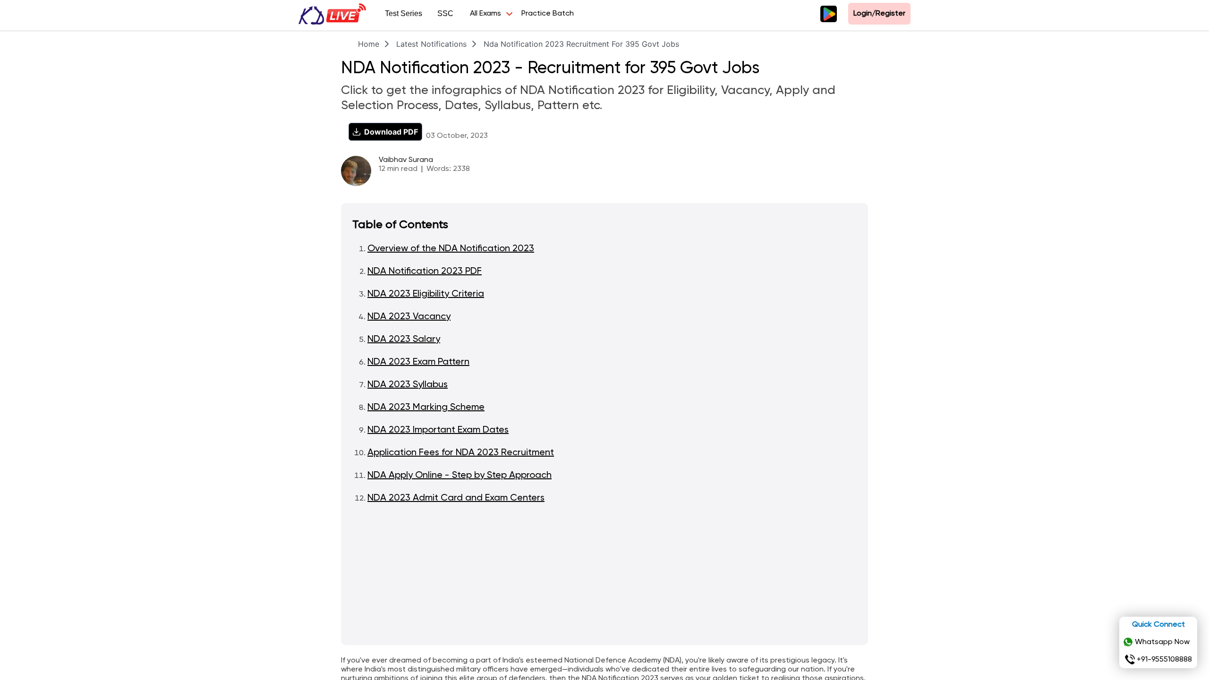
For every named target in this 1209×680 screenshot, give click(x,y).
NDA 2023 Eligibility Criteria (425, 294)
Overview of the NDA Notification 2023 (450, 249)
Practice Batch (547, 13)
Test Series (403, 13)
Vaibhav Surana (406, 160)
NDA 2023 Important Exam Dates (438, 430)
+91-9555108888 (1164, 659)
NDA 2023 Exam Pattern (418, 362)
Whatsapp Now (1162, 642)
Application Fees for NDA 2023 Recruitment (460, 453)
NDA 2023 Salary (403, 339)
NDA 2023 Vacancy (409, 317)
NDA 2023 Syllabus (407, 385)
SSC (445, 13)
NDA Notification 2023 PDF (424, 271)
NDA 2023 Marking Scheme (426, 407)
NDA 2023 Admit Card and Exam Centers (456, 498)
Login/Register (879, 13)
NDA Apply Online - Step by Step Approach (459, 475)
